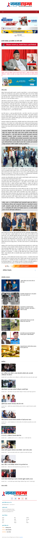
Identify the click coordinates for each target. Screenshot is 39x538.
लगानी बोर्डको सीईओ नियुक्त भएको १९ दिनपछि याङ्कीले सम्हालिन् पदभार (17, 479)
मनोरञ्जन (27, 522)
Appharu (21, 537)
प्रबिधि (15, 519)
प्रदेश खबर (27, 519)
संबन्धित (3, 362)
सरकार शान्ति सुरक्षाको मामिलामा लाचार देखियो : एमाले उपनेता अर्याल (16, 450)
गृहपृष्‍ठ (3, 517)
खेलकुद (15, 522)
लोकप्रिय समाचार (5, 277)
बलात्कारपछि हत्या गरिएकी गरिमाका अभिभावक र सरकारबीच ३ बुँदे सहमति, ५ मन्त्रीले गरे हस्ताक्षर (27, 308)
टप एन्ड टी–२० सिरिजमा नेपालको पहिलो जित (11, 436)
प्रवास (27, 521)
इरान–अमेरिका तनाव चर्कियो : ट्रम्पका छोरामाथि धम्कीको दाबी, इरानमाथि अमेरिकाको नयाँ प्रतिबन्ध (17, 374)
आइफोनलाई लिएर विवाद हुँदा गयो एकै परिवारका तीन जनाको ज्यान (27, 320)
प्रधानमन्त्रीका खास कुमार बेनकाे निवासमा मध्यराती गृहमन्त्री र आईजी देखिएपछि (27, 333)
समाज (3, 522)
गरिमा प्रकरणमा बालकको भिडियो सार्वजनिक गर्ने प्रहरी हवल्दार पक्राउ (16, 420)
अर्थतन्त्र (15, 521)
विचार (15, 517)
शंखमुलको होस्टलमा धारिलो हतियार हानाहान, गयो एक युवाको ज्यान (28, 347)
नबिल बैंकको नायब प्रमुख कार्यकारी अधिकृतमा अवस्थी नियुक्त (14, 389)
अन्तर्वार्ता (27, 517)
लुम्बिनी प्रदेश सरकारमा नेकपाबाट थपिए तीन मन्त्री (12, 404)
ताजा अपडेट (4, 486)
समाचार (3, 519)
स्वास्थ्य (3, 521)
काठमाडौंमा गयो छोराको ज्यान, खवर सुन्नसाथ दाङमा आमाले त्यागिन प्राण (28, 294)
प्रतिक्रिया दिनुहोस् (7, 270)
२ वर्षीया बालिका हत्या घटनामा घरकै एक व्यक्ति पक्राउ (27, 281)
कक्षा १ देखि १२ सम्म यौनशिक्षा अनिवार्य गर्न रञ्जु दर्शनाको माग (14, 465)
